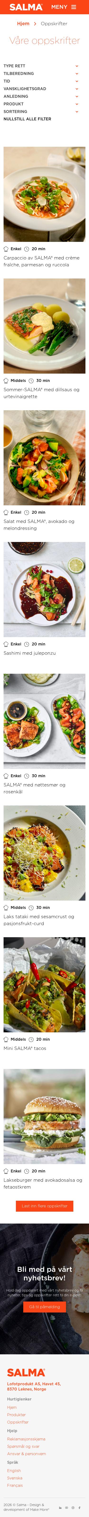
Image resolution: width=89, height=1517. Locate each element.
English (14, 1471)
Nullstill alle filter (27, 119)
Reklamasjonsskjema (26, 1439)
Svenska (14, 1478)
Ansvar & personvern (26, 1454)
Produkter (16, 1415)
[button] (42, 66)
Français (15, 1486)
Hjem (23, 23)
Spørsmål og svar (23, 1447)
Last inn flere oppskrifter (44, 1206)
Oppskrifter (17, 1422)
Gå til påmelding (44, 1307)
